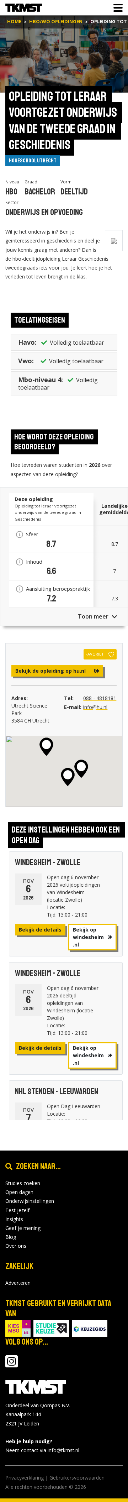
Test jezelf (17, 1210)
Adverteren (18, 1282)
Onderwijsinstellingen (29, 1201)
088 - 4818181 (99, 698)
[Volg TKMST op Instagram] (11, 1364)
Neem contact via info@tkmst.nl (42, 1450)
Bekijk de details (40, 929)
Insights (14, 1219)
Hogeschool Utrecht (33, 160)
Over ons (15, 1245)
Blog (10, 1237)
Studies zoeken (22, 1183)
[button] (68, 777)
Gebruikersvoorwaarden (77, 1477)
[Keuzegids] (89, 1327)
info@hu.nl (95, 707)
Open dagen (19, 1192)
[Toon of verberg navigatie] (116, 8)
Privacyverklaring (24, 1477)
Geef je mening (23, 1228)
